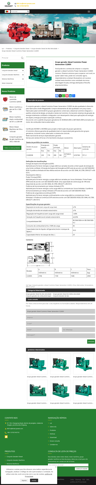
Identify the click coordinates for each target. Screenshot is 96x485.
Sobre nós (53, 427)
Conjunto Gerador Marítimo (10, 75)
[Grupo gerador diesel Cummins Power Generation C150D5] (83, 363)
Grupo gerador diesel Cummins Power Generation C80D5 (38, 377)
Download (53, 437)
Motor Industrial (7, 83)
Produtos (9, 48)
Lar (3, 48)
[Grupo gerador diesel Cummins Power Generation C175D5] (37, 390)
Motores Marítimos (8, 79)
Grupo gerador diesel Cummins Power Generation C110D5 (61, 377)
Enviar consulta (61, 90)
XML (87, 480)
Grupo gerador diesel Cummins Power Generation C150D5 (84, 377)
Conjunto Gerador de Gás (61, 296)
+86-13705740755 (22, 6)
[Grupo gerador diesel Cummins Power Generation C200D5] (60, 390)
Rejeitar (24, 480)
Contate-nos (54, 444)
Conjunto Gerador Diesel (21, 48)
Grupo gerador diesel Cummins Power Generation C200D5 (61, 403)
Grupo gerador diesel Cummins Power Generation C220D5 (20, 51)
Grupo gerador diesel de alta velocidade (44, 48)
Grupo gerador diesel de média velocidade (66, 294)
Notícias (52, 434)
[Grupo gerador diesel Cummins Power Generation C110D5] (60, 363)
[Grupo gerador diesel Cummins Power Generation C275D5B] (83, 390)
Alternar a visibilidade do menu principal (89, 11)
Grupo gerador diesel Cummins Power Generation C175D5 (38, 403)
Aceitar (34, 480)
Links (72, 480)
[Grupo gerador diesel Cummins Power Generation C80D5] (37, 363)
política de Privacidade (78, 482)
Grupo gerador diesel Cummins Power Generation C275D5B (84, 403)
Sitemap (78, 480)
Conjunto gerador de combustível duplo (38, 296)
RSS (83, 480)
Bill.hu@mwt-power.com (26, 3)
